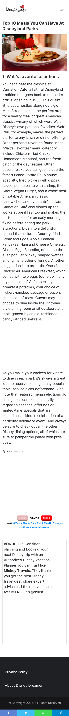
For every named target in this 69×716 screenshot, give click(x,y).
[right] (46, 518)
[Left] (23, 518)
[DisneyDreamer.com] (16, 9)
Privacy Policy (16, 672)
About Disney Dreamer (24, 685)
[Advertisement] (34, 478)
